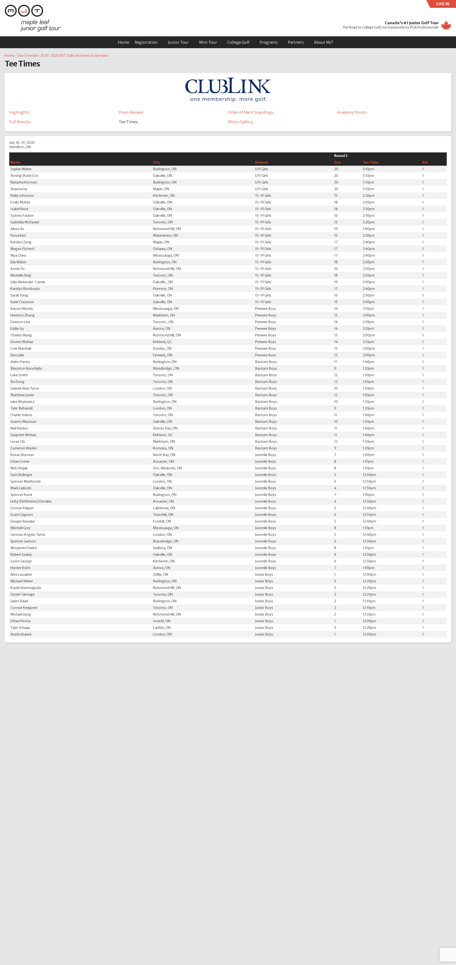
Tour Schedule (27, 55)
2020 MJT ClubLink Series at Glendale (79, 55)
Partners (296, 42)
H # (425, 162)
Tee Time (371, 162)
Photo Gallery (240, 121)
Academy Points (352, 112)
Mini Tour (208, 42)
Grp (337, 162)
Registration (146, 42)
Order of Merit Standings (250, 112)
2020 (44, 55)
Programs (269, 42)
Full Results (19, 121)
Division (261, 162)
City (156, 162)
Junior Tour (178, 42)
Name (15, 162)
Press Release (131, 112)
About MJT (323, 42)
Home (123, 42)
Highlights (19, 112)
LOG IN (446, 4)
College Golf (238, 42)
